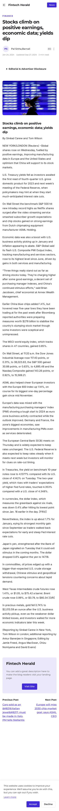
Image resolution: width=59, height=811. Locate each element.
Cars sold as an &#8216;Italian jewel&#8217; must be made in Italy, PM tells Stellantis (14, 712)
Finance (7, 16)
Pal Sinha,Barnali (20, 49)
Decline (48, 804)
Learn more (10, 797)
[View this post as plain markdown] (49, 49)
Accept (33, 804)
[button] (4, 5)
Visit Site (30, 686)
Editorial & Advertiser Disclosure (27, 69)
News (52, 5)
